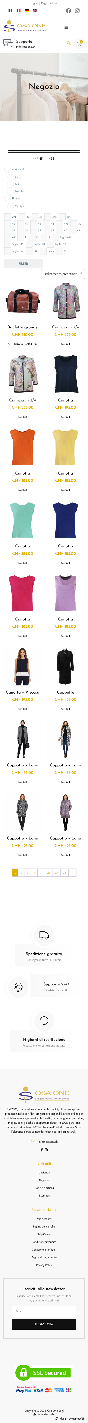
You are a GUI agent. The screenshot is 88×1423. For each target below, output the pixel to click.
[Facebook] (68, 10)
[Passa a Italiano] (10, 10)
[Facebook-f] (41, 1149)
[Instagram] (77, 10)
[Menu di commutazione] (66, 27)
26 (48, 873)
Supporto (24, 42)
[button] (69, 43)
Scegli (65, 344)
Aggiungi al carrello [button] (22, 344)
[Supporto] (8, 43)
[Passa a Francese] (19, 10)
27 (56, 873)
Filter (23, 264)
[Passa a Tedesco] (27, 10)
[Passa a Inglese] (35, 10)
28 (64, 873)
